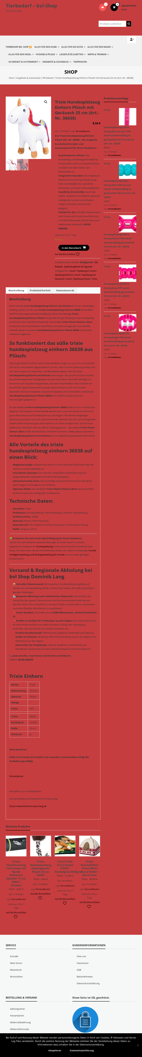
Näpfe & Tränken (97, 54)
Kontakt (14, 956)
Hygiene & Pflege (45, 54)
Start (11, 77)
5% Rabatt (47, 77)
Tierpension (80, 61)
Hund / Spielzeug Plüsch (78, 278)
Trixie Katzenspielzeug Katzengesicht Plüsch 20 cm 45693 (40, 868)
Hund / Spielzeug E (79, 270)
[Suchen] (129, 23)
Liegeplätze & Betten (71, 54)
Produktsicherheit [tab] (40, 290)
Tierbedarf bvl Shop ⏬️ (19, 46)
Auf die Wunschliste (65, 254)
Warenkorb (16, 969)
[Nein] (137, 1045)
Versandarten (16, 776)
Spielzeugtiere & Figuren (78, 266)
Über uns (81, 956)
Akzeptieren (54, 1050)
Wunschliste (16, 976)
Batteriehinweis (85, 976)
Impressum (82, 963)
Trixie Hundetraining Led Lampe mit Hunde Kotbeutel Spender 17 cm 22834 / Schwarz (16, 873)
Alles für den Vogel (19, 54)
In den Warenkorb (71, 247)
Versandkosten (83, 131)
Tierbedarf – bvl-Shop (31, 5)
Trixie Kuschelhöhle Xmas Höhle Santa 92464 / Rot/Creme (89, 868)
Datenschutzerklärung (88, 983)
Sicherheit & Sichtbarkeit (23, 61)
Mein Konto (16, 963)
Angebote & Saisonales (55, 61)
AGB (79, 969)
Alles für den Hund (45, 46)
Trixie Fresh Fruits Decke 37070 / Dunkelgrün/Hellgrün (68, 866)
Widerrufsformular (19, 1029)
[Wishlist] (102, 7)
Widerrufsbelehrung (20, 1022)
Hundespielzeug (44, 546)
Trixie (94, 278)
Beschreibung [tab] (16, 290)
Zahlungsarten (17, 1008)
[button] (46, 102)
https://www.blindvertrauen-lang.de (27, 806)
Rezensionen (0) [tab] (65, 290)
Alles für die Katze (72, 46)
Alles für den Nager (99, 46)
